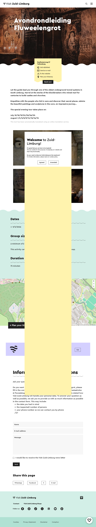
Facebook (32, 483)
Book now (48, 82)
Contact (16, 503)
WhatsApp (18, 483)
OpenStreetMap (85, 324)
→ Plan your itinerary (20, 325)
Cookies (16, 522)
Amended (53, 162)
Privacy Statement (29, 522)
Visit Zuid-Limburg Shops (33, 503)
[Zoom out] (93, 283)
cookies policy (53, 156)
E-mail (53, 483)
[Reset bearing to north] (93, 286)
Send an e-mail (45, 70)
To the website (45, 73)
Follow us (16, 509)
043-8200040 (45, 67)
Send (16, 464)
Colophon (55, 522)
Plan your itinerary (46, 77)
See (77, 350)
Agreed (41, 162)
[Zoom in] (93, 281)
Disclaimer (43, 522)
